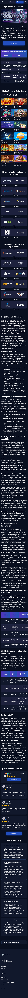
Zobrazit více (14, 833)
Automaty (23, 95)
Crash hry (16, 95)
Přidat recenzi (14, 779)
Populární (3, 95)
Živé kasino (10, 95)
